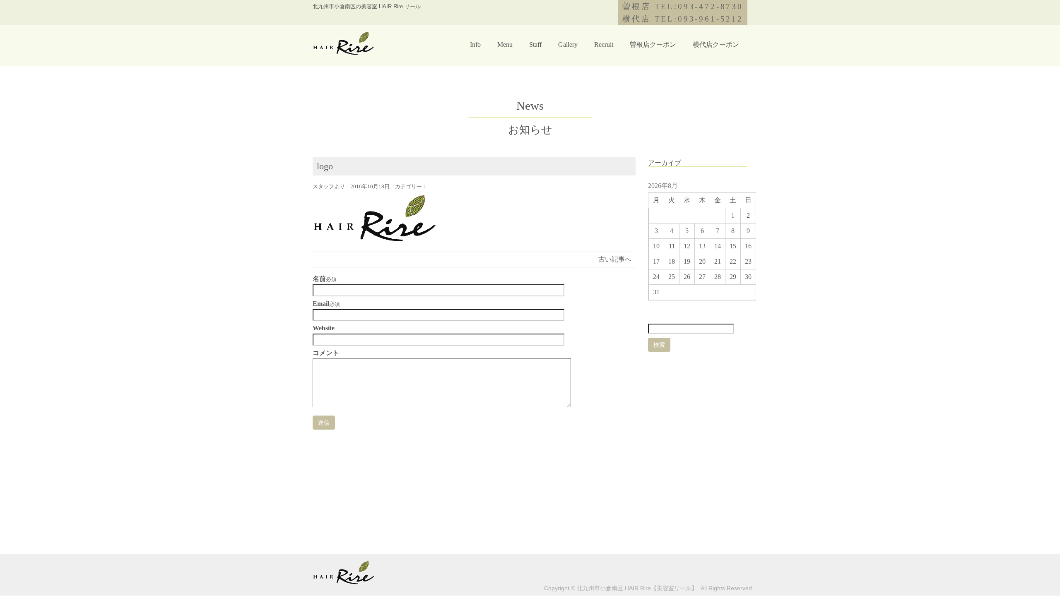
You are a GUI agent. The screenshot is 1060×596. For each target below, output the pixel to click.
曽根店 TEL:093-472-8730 (682, 6)
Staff (535, 44)
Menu (505, 44)
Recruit (603, 44)
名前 (319, 279)
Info (475, 44)
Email (321, 303)
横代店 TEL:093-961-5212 (682, 18)
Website (324, 328)
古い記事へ (614, 259)
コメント (326, 353)
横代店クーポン (716, 44)
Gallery (568, 44)
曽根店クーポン (653, 44)
